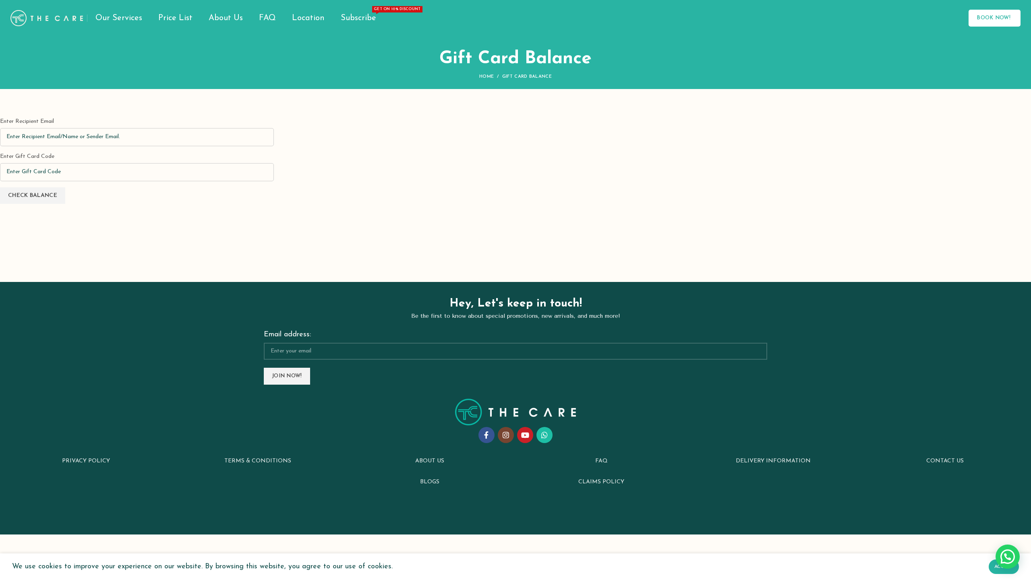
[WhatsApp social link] (544, 435)
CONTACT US (945, 461)
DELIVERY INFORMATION (773, 461)
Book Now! (993, 18)
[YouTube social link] (525, 435)
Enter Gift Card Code (27, 156)
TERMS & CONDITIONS (257, 461)
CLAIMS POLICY (601, 482)
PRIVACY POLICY (86, 461)
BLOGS (429, 482)
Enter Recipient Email (27, 121)
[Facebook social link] (486, 435)
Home (486, 77)
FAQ (601, 461)
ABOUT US (429, 461)
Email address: (287, 334)
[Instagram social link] (506, 435)
